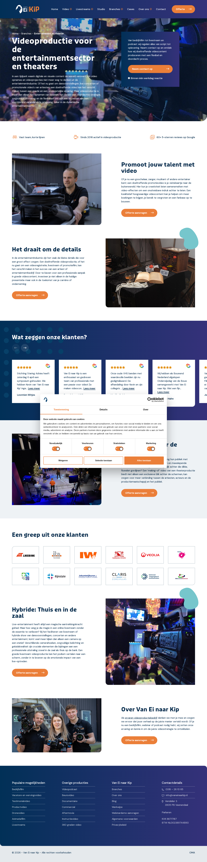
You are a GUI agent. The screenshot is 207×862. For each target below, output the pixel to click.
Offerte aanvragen (136, 212)
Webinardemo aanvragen (125, 813)
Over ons (117, 795)
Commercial (68, 807)
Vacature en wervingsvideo (26, 795)
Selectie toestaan (103, 460)
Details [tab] (103, 409)
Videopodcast (69, 789)
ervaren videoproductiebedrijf (141, 717)
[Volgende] (25, 348)
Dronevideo (18, 813)
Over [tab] (145, 409)
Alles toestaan (144, 460)
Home (15, 33)
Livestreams (18, 824)
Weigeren (63, 460)
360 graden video (71, 824)
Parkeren (166, 812)
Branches (26, 33)
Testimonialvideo (21, 801)
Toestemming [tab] (61, 409)
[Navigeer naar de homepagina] (27, 9)
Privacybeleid (119, 824)
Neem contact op (142, 68)
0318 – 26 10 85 (174, 789)
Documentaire (69, 801)
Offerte (180, 9)
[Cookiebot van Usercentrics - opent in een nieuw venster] (151, 399)
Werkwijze (117, 807)
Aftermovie (68, 813)
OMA (192, 852)
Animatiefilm (18, 818)
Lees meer (34, 388)
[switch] (88, 449)
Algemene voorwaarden (125, 818)
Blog (114, 801)
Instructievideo (70, 818)
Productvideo (19, 807)
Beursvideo (68, 795)
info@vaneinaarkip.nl (177, 795)
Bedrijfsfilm (18, 789)
